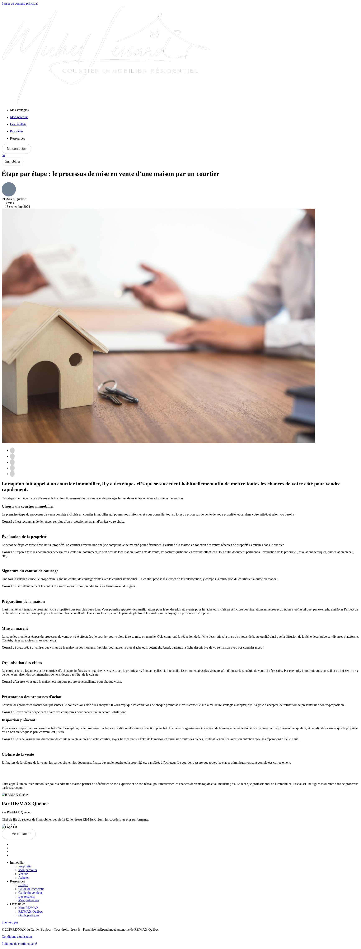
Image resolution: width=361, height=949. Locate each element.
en (3, 155)
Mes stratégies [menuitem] (19, 110)
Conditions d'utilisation (17, 936)
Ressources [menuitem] (17, 138)
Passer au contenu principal (20, 3)
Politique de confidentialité (19, 943)
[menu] (184, 110)
